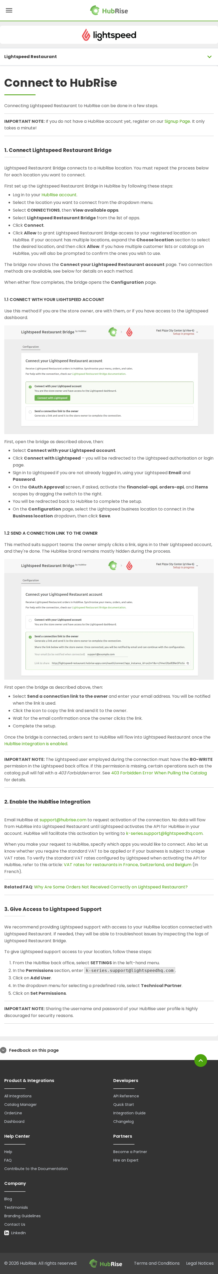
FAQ (8, 1160)
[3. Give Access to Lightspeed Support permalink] (106, 909)
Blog (8, 1199)
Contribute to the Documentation (36, 1168)
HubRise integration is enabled (35, 744)
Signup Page (177, 121)
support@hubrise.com (63, 820)
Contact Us (14, 1224)
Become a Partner (130, 1151)
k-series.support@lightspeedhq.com (164, 833)
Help (8, 1151)
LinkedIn (18, 1233)
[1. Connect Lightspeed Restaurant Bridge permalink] (116, 150)
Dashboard (14, 1121)
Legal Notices (200, 1263)
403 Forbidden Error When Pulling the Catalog (159, 773)
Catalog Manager (20, 1104)
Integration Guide (129, 1113)
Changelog (123, 1121)
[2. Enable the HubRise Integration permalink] (94, 802)
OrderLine (13, 1113)
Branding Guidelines (22, 1216)
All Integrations (18, 1096)
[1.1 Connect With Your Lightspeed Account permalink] (108, 300)
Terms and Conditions (157, 1263)
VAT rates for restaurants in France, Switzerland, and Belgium (127, 865)
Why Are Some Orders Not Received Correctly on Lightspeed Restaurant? (111, 887)
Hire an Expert (126, 1160)
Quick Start (123, 1104)
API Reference (126, 1096)
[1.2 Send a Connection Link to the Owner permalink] (102, 533)
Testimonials (16, 1207)
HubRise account (59, 195)
